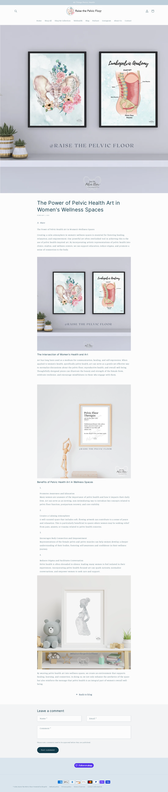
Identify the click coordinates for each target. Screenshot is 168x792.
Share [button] (42, 223)
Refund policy (54, 787)
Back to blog (85, 694)
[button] (16, 11)
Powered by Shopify (40, 787)
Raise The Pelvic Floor (25, 787)
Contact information (95, 787)
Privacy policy (66, 787)
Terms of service (79, 787)
